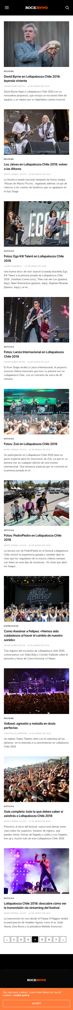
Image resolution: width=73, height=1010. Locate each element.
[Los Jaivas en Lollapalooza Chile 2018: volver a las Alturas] (36, 132)
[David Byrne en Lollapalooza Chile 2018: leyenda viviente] (36, 44)
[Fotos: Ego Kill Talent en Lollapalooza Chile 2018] (36, 224)
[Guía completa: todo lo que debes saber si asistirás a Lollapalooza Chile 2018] (36, 779)
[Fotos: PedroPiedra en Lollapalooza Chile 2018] (36, 503)
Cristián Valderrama (15, 733)
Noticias (9, 251)
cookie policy (21, 995)
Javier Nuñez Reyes (14, 86)
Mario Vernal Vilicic (15, 174)
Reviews (9, 71)
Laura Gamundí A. (13, 266)
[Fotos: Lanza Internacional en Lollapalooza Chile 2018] (36, 320)
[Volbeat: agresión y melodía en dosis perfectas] (36, 691)
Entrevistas (11, 626)
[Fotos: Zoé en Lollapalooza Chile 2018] (36, 412)
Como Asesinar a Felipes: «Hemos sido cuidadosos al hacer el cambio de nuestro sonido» (33, 635)
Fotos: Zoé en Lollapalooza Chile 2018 (30, 444)
